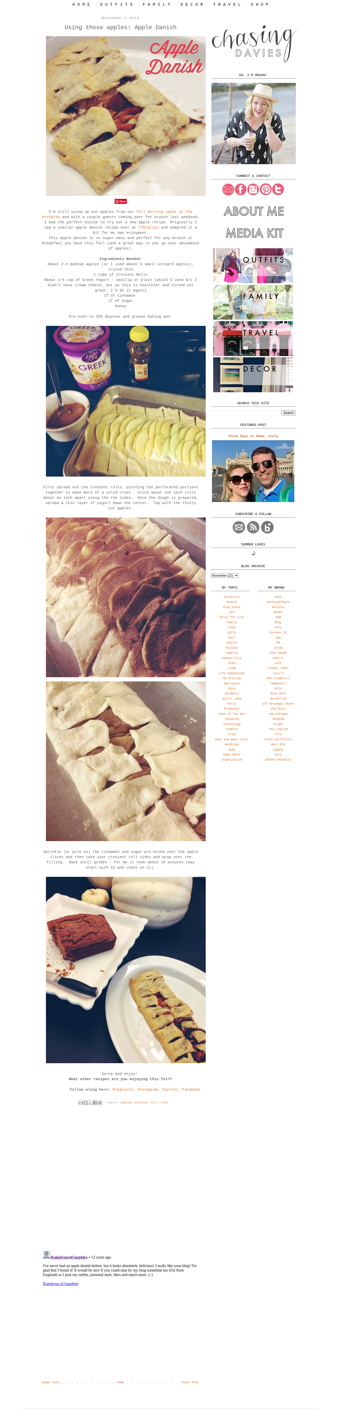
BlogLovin (123, 1090)
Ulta (278, 734)
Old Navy (278, 709)
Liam (231, 668)
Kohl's (278, 658)
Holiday (232, 648)
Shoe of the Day (232, 714)
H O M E (81, 4)
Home (120, 1382)
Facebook (191, 1090)
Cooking (141, 1102)
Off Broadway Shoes (278, 704)
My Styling (232, 678)
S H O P (259, 4)
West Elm (278, 744)
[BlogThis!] (85, 1102)
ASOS (278, 597)
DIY (231, 612)
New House (232, 683)
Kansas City (231, 658)
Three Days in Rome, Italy (253, 436)
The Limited (278, 729)
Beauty (232, 602)
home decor (232, 755)
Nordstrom (278, 699)
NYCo (278, 688)
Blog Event (232, 607)
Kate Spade (278, 653)
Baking (126, 1102)
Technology (232, 724)
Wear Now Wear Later (231, 739)
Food (164, 1102)
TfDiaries (149, 228)
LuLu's (278, 673)
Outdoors (232, 693)
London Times (278, 668)
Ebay (278, 622)
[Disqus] (120, 1181)
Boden (278, 612)
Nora (231, 688)
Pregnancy (232, 709)
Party (231, 704)
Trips (231, 734)
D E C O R (191, 4)
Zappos (278, 750)
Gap (278, 638)
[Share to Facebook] (95, 1102)
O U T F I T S (116, 4)
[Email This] (80, 1102)
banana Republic (278, 760)
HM (278, 643)
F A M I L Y (156, 4)
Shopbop (278, 719)
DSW (278, 617)
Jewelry (232, 653)
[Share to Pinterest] (99, 1102)
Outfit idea (231, 699)
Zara (278, 755)
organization (231, 760)
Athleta (278, 607)
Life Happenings (232, 673)
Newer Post (51, 1382)
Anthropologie (278, 602)
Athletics (232, 597)
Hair (231, 638)
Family (232, 622)
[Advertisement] (253, 805)
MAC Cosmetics (278, 678)
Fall (154, 1102)
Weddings (232, 744)
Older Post (190, 1382)
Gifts (231, 633)
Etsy (278, 627)
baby (231, 750)
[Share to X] (90, 1102)
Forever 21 (278, 633)
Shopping (232, 719)
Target (278, 724)
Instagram (147, 1090)
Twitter (170, 1090)
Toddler (232, 729)
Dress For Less (232, 617)
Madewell (278, 683)
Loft (278, 663)
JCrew (278, 648)
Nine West (278, 693)
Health (232, 643)
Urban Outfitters (278, 739)
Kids (231, 663)
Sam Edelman (278, 714)
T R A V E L (227, 4)
